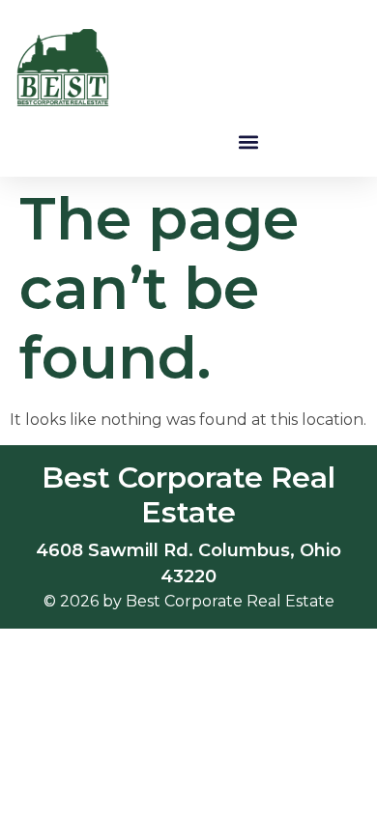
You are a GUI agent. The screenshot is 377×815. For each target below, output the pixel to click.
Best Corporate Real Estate (188, 495)
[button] (248, 141)
